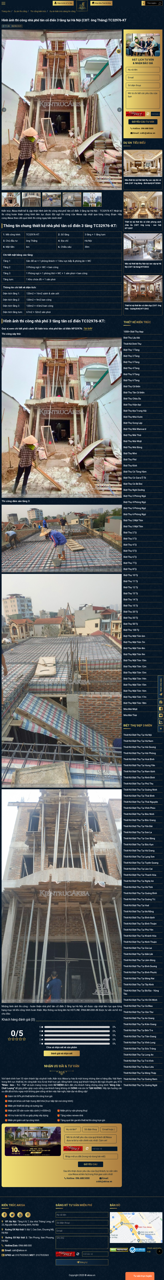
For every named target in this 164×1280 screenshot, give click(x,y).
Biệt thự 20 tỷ (130, 611)
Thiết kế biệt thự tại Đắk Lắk (138, 954)
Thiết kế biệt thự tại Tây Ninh (138, 984)
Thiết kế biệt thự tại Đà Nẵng (138, 911)
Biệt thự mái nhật (132, 441)
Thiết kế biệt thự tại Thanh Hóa (139, 875)
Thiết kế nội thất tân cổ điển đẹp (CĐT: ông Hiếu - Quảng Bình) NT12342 (143, 307)
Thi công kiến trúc (38, 11)
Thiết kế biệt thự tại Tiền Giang (139, 1036)
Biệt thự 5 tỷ (130, 551)
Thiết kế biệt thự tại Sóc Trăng (139, 1048)
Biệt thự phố (129, 459)
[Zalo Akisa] (161, 722)
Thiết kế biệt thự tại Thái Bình (139, 796)
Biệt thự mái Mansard (134, 429)
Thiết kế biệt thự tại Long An (138, 1054)
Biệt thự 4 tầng (131, 368)
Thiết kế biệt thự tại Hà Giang (139, 850)
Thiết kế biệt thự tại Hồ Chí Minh (140, 1000)
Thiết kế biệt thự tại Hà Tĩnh (138, 887)
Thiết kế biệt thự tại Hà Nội (137, 735)
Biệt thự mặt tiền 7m (134, 642)
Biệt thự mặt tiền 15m (134, 684)
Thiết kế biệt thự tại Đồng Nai (138, 978)
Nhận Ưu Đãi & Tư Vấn (64, 3)
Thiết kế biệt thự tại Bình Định (139, 917)
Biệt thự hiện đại (132, 404)
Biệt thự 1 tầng (131, 350)
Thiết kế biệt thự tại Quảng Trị (139, 899)
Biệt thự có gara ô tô (134, 477)
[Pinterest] (118, 76)
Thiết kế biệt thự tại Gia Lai (137, 948)
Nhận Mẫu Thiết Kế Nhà (103, 3)
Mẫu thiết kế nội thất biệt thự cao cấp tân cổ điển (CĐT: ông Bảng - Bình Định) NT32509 (143, 181)
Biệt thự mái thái (132, 435)
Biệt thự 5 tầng (131, 374)
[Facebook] (118, 57)
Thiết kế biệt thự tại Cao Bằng (139, 838)
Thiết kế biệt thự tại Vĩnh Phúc (139, 808)
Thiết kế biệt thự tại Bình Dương (140, 966)
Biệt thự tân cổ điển (133, 392)
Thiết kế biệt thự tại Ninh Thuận (140, 942)
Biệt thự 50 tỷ (130, 624)
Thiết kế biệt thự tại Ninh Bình (139, 777)
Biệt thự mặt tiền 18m (134, 703)
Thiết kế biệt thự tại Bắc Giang (139, 820)
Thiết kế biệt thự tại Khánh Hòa (139, 936)
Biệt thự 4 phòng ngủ (134, 502)
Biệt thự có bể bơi (132, 484)
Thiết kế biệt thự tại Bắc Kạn (138, 844)
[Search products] (159, 3)
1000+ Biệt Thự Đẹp (133, 331)
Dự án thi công (20, 11)
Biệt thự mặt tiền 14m (134, 678)
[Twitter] (118, 63)
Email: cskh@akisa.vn (144, 133)
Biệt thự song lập (132, 423)
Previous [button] (4, 109)
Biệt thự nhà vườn (133, 417)
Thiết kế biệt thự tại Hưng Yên (139, 765)
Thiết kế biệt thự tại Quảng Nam (140, 1079)
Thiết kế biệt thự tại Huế (136, 905)
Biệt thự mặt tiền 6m (134, 636)
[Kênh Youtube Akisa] (161, 715)
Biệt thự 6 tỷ (130, 557)
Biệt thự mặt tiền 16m (134, 691)
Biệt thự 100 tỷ (131, 630)
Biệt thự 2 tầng (131, 356)
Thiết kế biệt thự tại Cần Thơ (138, 1012)
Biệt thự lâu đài (131, 337)
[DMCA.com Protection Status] (119, 1249)
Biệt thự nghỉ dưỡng (134, 490)
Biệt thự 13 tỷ (130, 593)
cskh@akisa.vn (19, 1250)
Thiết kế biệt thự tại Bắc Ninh (138, 814)
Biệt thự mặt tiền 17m (134, 697)
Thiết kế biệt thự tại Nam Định (139, 771)
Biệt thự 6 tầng (131, 380)
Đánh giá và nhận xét (61, 1053)
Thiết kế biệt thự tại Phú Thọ (138, 783)
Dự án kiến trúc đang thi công (62, 11)
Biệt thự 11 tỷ (130, 581)
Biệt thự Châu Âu (132, 398)
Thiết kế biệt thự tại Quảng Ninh (140, 789)
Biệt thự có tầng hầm (135, 471)
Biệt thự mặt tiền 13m (134, 672)
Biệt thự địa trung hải (135, 411)
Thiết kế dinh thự (132, 344)
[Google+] (118, 70)
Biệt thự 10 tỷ (130, 575)
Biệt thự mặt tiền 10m (134, 660)
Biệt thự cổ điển (131, 386)
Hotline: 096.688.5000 (78, 1178)
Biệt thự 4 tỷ (130, 544)
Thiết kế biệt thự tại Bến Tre (138, 1030)
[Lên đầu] (159, 1251)
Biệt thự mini (130, 453)
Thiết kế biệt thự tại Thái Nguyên (140, 802)
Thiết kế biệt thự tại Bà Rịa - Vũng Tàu (141, 992)
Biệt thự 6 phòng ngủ (134, 514)
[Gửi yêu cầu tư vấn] (161, 702)
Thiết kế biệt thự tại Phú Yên (138, 929)
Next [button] (119, 109)
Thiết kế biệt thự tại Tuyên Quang (140, 863)
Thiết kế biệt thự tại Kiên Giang (139, 1024)
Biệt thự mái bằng (132, 447)
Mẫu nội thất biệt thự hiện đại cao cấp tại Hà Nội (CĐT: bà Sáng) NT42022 (143, 265)
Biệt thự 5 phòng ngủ (134, 508)
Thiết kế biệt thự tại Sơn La (137, 832)
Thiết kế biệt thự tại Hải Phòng (139, 753)
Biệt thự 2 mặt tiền (133, 520)
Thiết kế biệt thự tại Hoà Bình (138, 759)
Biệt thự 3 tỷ (130, 538)
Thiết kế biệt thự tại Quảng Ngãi (140, 1085)
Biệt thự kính (130, 465)
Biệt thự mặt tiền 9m (134, 654)
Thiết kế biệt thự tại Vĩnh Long (139, 1042)
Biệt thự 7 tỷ (130, 563)
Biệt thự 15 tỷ (130, 605)
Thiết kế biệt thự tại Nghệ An (138, 881)
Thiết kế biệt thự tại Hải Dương (139, 747)
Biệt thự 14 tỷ (130, 599)
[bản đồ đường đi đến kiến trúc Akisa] (136, 1227)
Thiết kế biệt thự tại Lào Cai (138, 869)
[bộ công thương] (137, 1249)
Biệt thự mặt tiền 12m (134, 666)
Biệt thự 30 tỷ (130, 618)
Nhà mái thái (130, 715)
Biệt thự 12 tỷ (130, 587)
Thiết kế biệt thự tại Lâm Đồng (139, 960)
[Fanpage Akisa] (161, 709)
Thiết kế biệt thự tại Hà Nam (138, 741)
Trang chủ (6, 11)
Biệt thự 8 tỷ (130, 569)
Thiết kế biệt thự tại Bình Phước (140, 972)
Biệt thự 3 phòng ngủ (134, 496)
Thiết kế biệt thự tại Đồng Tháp (139, 1073)
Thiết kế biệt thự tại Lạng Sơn (139, 856)
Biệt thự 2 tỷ (130, 532)
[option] (62, 109)
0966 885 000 (25, 1245)
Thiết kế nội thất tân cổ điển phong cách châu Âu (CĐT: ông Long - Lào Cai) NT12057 (143, 225)
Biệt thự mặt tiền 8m (134, 648)
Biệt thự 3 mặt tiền (133, 526)
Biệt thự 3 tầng (131, 362)
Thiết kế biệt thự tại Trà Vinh (138, 1061)
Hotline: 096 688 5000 (142, 128)
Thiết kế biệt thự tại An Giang (138, 1018)
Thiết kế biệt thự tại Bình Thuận (139, 923)
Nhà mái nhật (130, 709)
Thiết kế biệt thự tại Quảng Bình (140, 893)
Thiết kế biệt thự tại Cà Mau (138, 1006)
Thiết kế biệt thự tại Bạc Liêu (138, 1067)
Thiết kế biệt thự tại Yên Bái (138, 826)
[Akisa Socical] (4, 1215)
